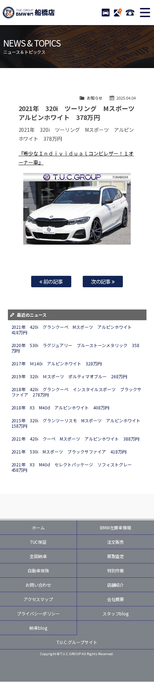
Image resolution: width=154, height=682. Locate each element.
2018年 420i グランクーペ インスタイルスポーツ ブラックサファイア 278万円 (76, 392)
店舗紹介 (115, 585)
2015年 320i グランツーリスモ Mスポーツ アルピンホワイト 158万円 (78, 423)
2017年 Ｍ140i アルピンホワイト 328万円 (56, 363)
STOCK (105, 12)
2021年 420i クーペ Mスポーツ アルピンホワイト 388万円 (75, 439)
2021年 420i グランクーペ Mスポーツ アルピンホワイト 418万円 (73, 329)
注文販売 (115, 542)
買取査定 (115, 556)
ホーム (38, 527)
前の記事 (52, 281)
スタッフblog (115, 613)
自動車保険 (38, 570)
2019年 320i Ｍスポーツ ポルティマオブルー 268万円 (69, 376)
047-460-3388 (130, 12)
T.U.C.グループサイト (77, 642)
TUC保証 (38, 542)
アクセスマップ (38, 599)
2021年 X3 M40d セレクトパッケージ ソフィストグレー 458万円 (73, 467)
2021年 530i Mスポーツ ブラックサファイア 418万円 (69, 451)
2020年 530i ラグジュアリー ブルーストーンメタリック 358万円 (75, 348)
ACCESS (117, 12)
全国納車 (38, 556)
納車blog (38, 628)
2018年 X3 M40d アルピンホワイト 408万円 (60, 407)
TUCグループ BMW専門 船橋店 (28, 12)
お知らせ (94, 98)
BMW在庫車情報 (115, 527)
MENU (145, 12)
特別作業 (115, 570)
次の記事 (101, 281)
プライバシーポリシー (38, 613)
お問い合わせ (38, 585)
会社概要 (115, 599)
